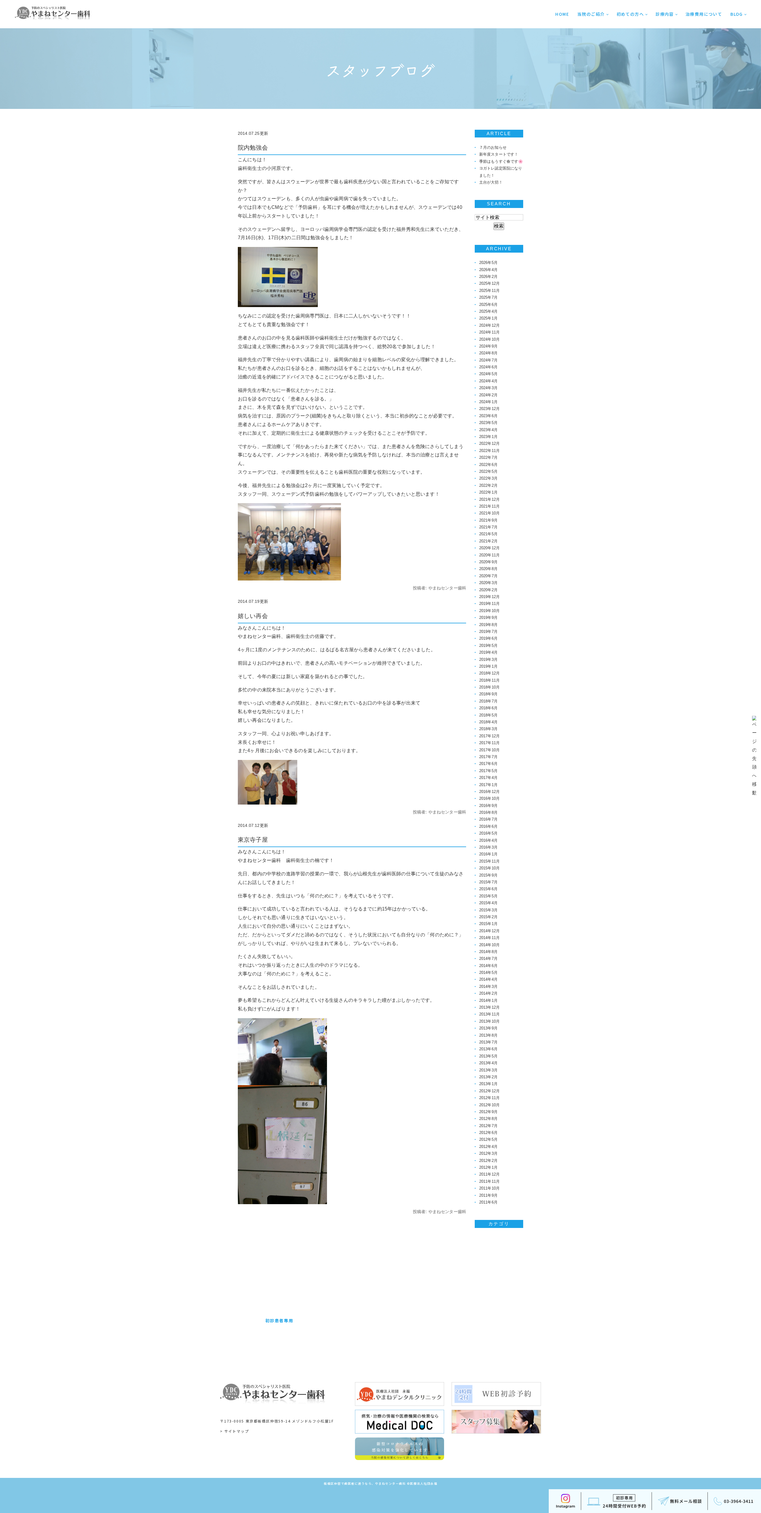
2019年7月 (488, 631)
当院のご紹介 (591, 14)
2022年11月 (489, 450)
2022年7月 (488, 457)
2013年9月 (488, 1028)
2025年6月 (488, 304)
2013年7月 (488, 1042)
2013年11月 (489, 1014)
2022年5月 (488, 471)
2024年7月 (488, 360)
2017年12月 (489, 736)
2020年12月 (489, 548)
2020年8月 (488, 569)
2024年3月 (488, 388)
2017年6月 (488, 763)
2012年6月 (488, 1132)
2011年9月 (488, 1195)
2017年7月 (488, 757)
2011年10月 (489, 1188)
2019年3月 (488, 659)
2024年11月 (489, 332)
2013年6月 (488, 1049)
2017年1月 (488, 785)
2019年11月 (489, 603)
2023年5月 (488, 422)
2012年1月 (488, 1167)
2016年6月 (488, 826)
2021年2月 (488, 541)
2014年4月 (488, 979)
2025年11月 (489, 290)
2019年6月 (488, 638)
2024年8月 (488, 353)
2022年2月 (488, 485)
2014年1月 (488, 1000)
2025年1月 (488, 318)
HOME (562, 14)
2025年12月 (489, 283)
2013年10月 (489, 1021)
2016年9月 (488, 805)
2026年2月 (488, 276)
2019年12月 (489, 596)
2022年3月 (488, 478)
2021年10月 (489, 513)
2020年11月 (489, 555)
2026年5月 (488, 262)
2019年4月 (488, 652)
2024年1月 (488, 402)
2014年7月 (488, 958)
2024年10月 (489, 339)
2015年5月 (488, 896)
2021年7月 (488, 527)
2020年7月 (488, 576)
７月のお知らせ (493, 147)
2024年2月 (488, 395)
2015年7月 (488, 882)
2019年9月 (488, 617)
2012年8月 (488, 1118)
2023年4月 (488, 430)
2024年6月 (488, 367)
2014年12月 (489, 931)
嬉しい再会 (253, 616)
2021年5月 (488, 534)
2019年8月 (488, 624)
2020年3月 (488, 583)
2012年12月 (489, 1091)
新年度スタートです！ (498, 154)
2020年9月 (488, 562)
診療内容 (664, 14)
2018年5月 (488, 715)
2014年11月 (489, 937)
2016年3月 (488, 847)
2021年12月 (489, 499)
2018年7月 (488, 701)
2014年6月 (488, 965)
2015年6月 (488, 889)
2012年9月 (488, 1112)
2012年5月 (488, 1139)
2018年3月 (488, 729)
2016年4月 (488, 840)
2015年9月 (488, 875)
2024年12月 (489, 325)
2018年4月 (488, 722)
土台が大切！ (491, 182)
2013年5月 (488, 1056)
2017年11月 (489, 743)
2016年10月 (489, 798)
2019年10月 (489, 610)
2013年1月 (488, 1084)
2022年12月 (489, 443)
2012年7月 (488, 1126)
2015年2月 (488, 917)
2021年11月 (489, 506)
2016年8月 (488, 812)
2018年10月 (489, 687)
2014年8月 (488, 951)
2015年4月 (488, 903)
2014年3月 (488, 986)
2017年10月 (489, 750)
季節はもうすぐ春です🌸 (501, 161)
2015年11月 (489, 861)
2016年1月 (488, 854)
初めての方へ (630, 14)
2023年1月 (488, 436)
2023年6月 (488, 416)
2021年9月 (488, 520)
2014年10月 (489, 945)
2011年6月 (488, 1202)
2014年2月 (488, 993)
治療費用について (703, 14)
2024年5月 (488, 374)
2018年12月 (489, 673)
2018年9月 (488, 694)
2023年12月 (489, 408)
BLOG (736, 14)
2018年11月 (489, 680)
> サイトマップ (234, 1431)
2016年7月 (488, 819)
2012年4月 (488, 1146)
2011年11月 (489, 1181)
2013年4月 (488, 1063)
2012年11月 (489, 1098)
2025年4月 (488, 311)
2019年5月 (488, 645)
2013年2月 (488, 1077)
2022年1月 (488, 492)
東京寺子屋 (253, 839)
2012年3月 (488, 1153)
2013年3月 (488, 1070)
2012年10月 (489, 1105)
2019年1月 (488, 666)
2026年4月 (488, 269)
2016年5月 (488, 833)
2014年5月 (488, 972)
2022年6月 (488, 464)
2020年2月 (488, 590)
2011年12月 (489, 1174)
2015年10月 (489, 868)
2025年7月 (488, 297)
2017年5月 (488, 771)
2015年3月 (488, 910)
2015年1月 (488, 923)
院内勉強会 (253, 147)
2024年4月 (488, 381)
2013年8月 (488, 1035)
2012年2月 (488, 1160)
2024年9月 (488, 346)
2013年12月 (489, 1007)
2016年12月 (489, 791)
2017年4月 (488, 777)
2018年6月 (488, 708)
